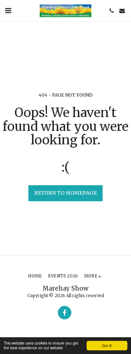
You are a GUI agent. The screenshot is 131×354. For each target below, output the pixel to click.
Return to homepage (65, 193)
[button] (8, 10)
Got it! (107, 345)
